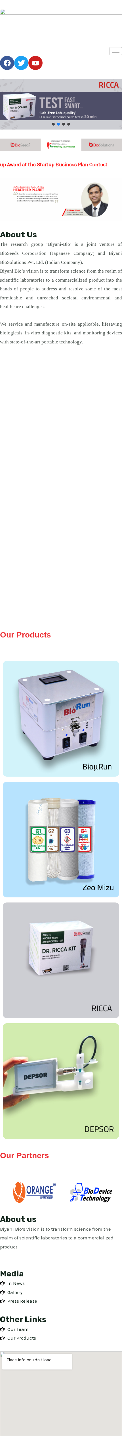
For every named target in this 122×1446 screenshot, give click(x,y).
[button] (53, 124)
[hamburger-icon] (115, 51)
